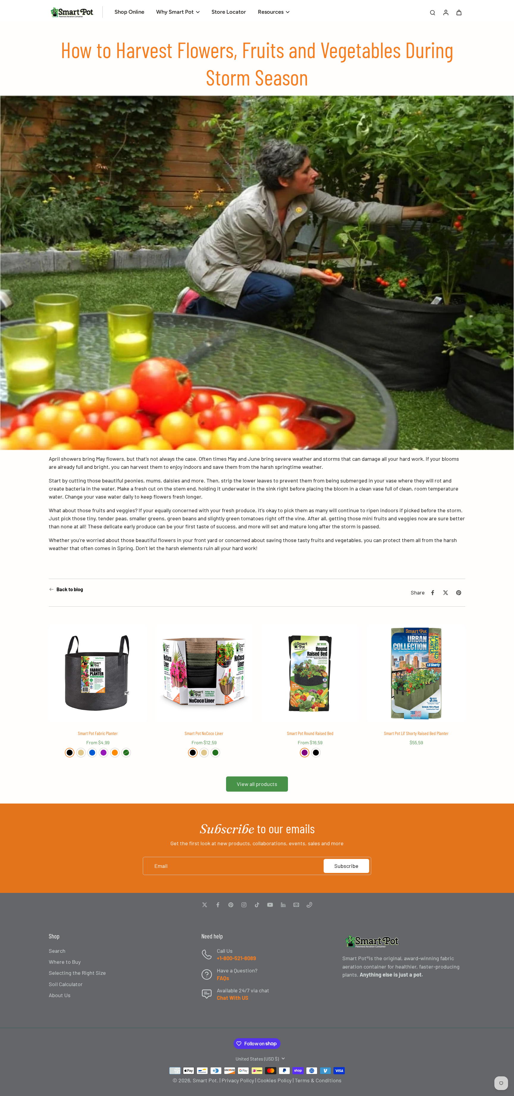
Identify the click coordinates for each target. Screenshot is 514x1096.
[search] (432, 12)
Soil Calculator (66, 984)
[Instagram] (243, 904)
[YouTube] (270, 904)
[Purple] (304, 752)
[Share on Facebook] (432, 592)
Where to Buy (65, 961)
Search (57, 950)
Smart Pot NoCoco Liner (204, 733)
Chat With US (232, 997)
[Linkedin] (283, 904)
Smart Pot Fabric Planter (98, 733)
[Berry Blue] (92, 752)
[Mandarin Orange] (115, 752)
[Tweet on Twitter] (445, 592)
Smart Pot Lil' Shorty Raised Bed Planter (416, 733)
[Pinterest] (230, 904)
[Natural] (81, 752)
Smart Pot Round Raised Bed (310, 733)
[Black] (69, 752)
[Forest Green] (126, 752)
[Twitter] (204, 904)
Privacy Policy (238, 1080)
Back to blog (70, 589)
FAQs (223, 978)
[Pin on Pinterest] (458, 592)
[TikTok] (257, 904)
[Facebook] (217, 904)
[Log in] (445, 12)
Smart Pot (205, 1080)
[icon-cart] (458, 12)
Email (160, 866)
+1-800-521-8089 (236, 958)
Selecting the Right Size (77, 972)
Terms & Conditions (318, 1080)
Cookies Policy (274, 1080)
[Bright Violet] (103, 752)
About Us (59, 995)
